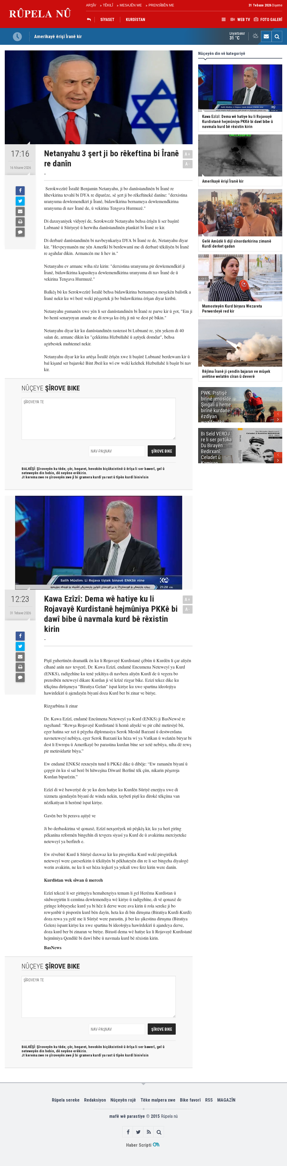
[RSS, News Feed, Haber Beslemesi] (149, 1132)
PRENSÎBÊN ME (161, 5)
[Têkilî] (266, 36)
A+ (188, 154)
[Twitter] (20, 201)
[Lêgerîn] (277, 36)
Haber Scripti (138, 1145)
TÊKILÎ (108, 5)
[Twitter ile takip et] (138, 1132)
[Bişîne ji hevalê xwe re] (20, 211)
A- (187, 164)
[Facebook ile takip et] (128, 1132)
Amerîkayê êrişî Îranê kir (58, 36)
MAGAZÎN (226, 1100)
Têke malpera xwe (157, 1100)
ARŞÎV (91, 5)
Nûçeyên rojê (123, 1100)
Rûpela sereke (66, 1100)
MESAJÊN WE (131, 5)
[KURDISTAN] (90, 19)
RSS (209, 1100)
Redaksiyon (95, 1100)
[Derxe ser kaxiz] (20, 221)
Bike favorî (190, 1100)
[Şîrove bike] (20, 232)
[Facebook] (20, 190)
